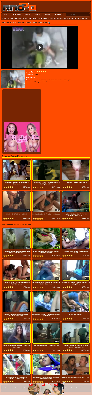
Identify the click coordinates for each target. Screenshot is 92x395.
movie (45, 82)
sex (27, 82)
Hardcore (27, 14)
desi (65, 80)
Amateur (37, 14)
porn (69, 80)
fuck (48, 80)
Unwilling (58, 14)
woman (43, 80)
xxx (31, 82)
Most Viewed (17, 14)
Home (6, 14)
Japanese (47, 14)
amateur (54, 80)
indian (32, 80)
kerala (38, 80)
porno (40, 82)
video (35, 82)
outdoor (60, 80)
